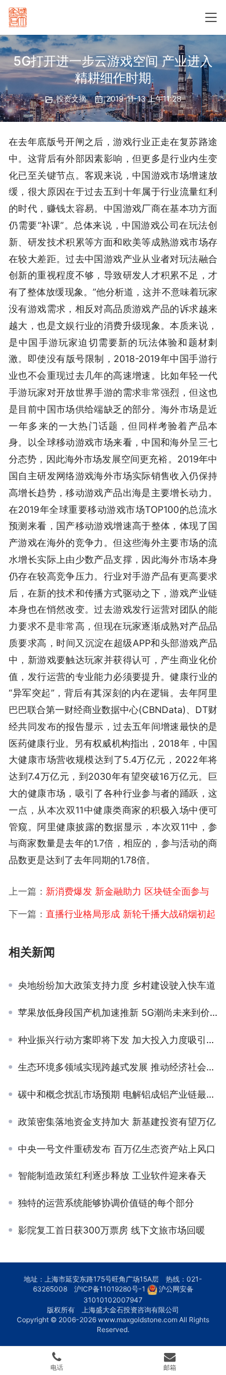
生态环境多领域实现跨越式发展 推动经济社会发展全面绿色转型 (117, 1067)
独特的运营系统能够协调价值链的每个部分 (106, 1202)
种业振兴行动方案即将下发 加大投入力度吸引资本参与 (117, 1039)
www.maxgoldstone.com (137, 1319)
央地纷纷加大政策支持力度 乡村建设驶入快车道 (117, 985)
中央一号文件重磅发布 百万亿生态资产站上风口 (117, 1149)
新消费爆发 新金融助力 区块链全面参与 (127, 891)
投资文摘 (71, 98)
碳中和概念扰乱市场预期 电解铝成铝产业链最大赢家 (117, 1094)
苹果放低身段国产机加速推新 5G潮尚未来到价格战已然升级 (117, 1012)
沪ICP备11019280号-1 (109, 1288)
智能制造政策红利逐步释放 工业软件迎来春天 (112, 1175)
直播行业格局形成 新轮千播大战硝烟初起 (131, 914)
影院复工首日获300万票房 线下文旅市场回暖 (111, 1230)
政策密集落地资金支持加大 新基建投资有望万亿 (117, 1121)
